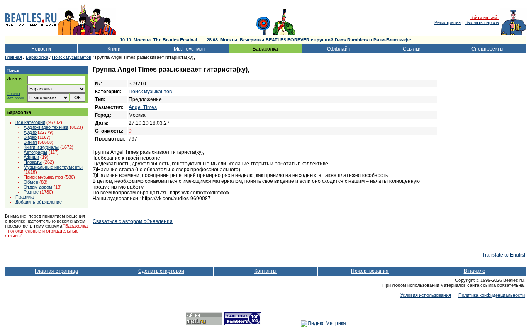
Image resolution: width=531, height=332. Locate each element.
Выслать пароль (482, 22)
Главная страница (56, 271)
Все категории (30, 122)
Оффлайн (339, 49)
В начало (474, 271)
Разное (31, 191)
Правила (24, 196)
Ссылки (412, 49)
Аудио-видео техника (46, 127)
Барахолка (265, 49)
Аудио (30, 132)
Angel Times (143, 107)
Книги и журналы (41, 147)
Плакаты (33, 162)
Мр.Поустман (189, 49)
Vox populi (15, 98)
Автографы (35, 152)
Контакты (265, 271)
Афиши (31, 157)
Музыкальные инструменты (53, 167)
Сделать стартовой (161, 271)
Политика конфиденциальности (491, 295)
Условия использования (425, 295)
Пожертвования (370, 271)
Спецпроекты (487, 49)
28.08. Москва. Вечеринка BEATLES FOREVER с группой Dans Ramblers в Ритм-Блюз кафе (309, 39)
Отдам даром (38, 186)
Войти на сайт (484, 17)
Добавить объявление (38, 201)
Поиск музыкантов (71, 57)
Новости (41, 49)
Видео (30, 137)
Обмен (31, 181)
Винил (30, 142)
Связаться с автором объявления (133, 221)
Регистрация (447, 22)
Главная (13, 57)
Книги (114, 49)
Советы (13, 94)
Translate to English (504, 255)
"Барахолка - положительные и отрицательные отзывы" (46, 230)
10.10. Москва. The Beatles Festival (158, 39)
